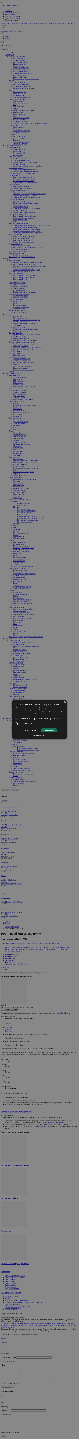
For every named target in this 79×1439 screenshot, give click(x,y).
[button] (39, 735)
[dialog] (39, 719)
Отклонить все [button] (30, 730)
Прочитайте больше (41, 714)
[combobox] (65, 702)
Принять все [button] (49, 730)
